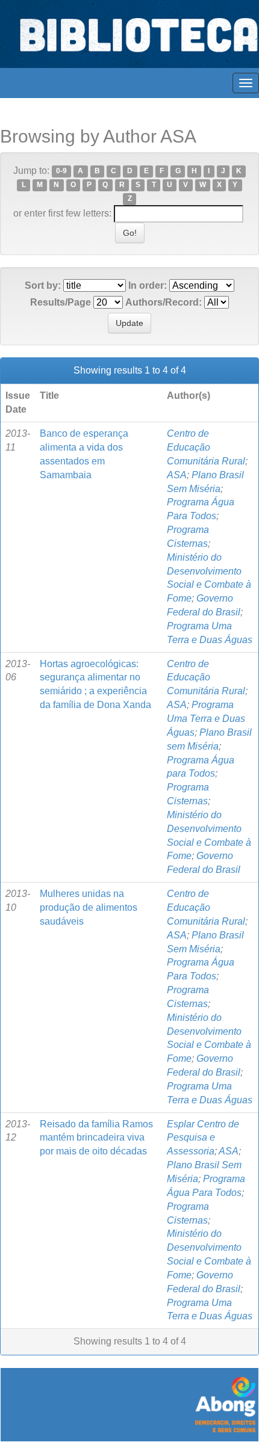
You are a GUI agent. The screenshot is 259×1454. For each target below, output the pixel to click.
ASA (177, 475)
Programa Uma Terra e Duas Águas (206, 719)
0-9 (61, 171)
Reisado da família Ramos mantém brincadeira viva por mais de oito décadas (96, 1138)
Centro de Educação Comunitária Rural (206, 447)
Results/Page (60, 302)
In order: (147, 285)
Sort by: (43, 285)
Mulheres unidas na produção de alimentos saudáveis (88, 907)
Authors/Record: (163, 302)
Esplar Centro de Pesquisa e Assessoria (203, 1138)
